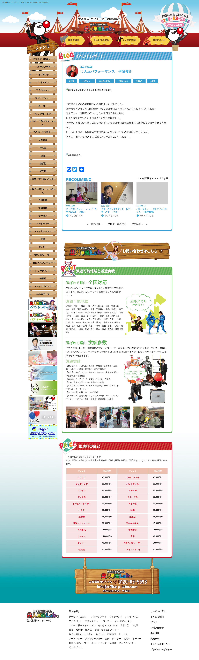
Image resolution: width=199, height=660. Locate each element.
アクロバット (42, 90)
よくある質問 (157, 616)
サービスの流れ (158, 611)
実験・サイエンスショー (43, 180)
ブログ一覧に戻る (117, 224)
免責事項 (154, 638)
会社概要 (154, 633)
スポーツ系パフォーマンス (43, 123)
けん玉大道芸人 (105, 81)
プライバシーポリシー (161, 649)
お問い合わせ (157, 627)
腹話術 (43, 163)
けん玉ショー (86, 81)
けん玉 (71, 81)
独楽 (43, 155)
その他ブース (42, 294)
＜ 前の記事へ (94, 224)
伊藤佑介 (139, 81)
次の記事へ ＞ (140, 224)
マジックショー (43, 98)
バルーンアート (43, 66)
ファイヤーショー (43, 231)
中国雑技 (42, 207)
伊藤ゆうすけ (123, 81)
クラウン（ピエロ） (43, 59)
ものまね (42, 200)
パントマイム (42, 82)
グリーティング (43, 270)
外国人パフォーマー (43, 262)
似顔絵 (43, 278)
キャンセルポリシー (160, 644)
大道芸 (152, 81)
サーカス (42, 215)
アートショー (42, 223)
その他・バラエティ (43, 132)
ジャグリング (42, 74)
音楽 (43, 239)
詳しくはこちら (76, 215)
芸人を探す (74, 611)
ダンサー (42, 247)
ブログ (153, 622)
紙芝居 (43, 171)
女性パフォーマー (43, 255)
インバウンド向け (43, 114)
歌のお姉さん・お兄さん (43, 191)
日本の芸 (42, 140)
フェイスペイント (43, 286)
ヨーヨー (42, 106)
